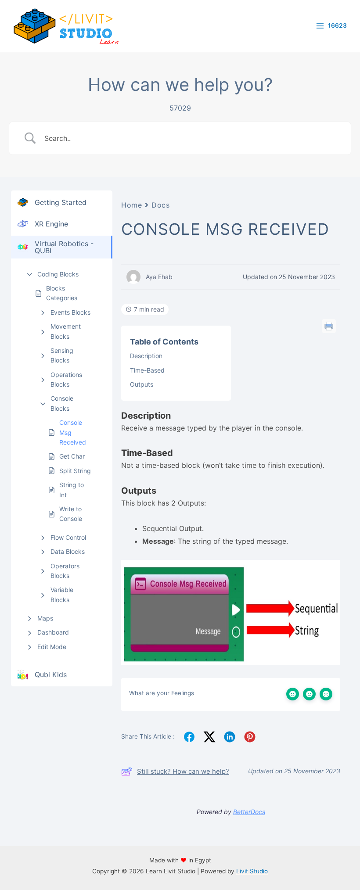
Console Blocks (61, 403)
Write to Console (70, 513)
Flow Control (68, 537)
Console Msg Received (72, 432)
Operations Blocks (66, 379)
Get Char (72, 456)
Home (131, 205)
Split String (75, 470)
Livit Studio (252, 871)
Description (146, 355)
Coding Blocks (58, 274)
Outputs (141, 384)
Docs (160, 205)
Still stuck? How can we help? (183, 771)
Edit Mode (51, 646)
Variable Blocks (61, 594)
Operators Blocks (64, 570)
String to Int (71, 489)
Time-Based (147, 370)
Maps (45, 618)
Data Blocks (67, 551)
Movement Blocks (65, 331)
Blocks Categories (61, 292)
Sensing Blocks (61, 355)
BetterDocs (249, 811)
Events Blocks (70, 312)
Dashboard (53, 632)
